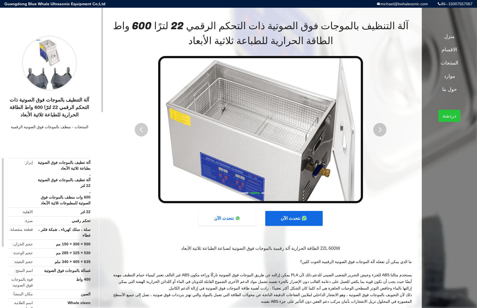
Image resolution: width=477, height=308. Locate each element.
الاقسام (449, 49)
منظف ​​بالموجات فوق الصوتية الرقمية (41, 127)
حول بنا (449, 89)
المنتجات (81, 127)
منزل (449, 36)
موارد (449, 76)
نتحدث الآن (290, 218)
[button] (141, 129)
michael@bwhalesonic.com (404, 4)
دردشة (449, 116)
